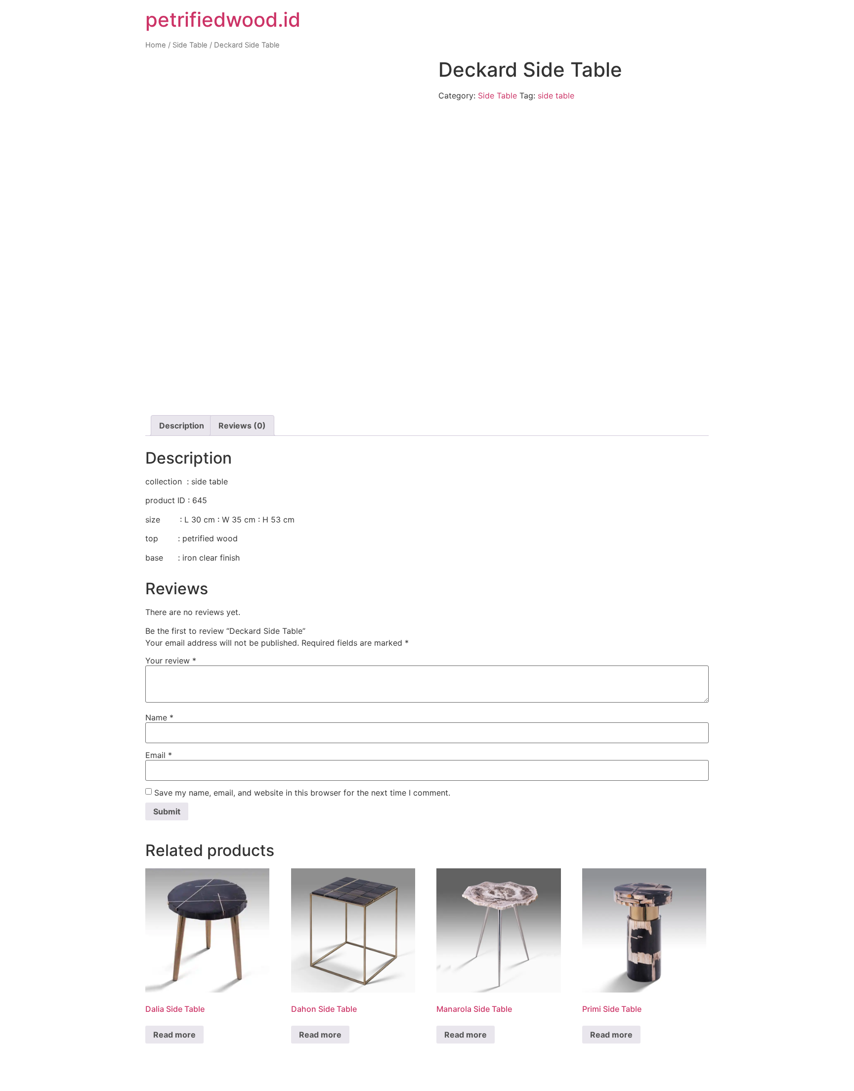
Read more (174, 1035)
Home (155, 45)
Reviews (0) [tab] (242, 425)
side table (556, 95)
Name (159, 717)
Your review (170, 660)
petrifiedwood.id (222, 19)
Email (158, 755)
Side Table (190, 45)
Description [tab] (181, 425)
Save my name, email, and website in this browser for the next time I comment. (302, 793)
